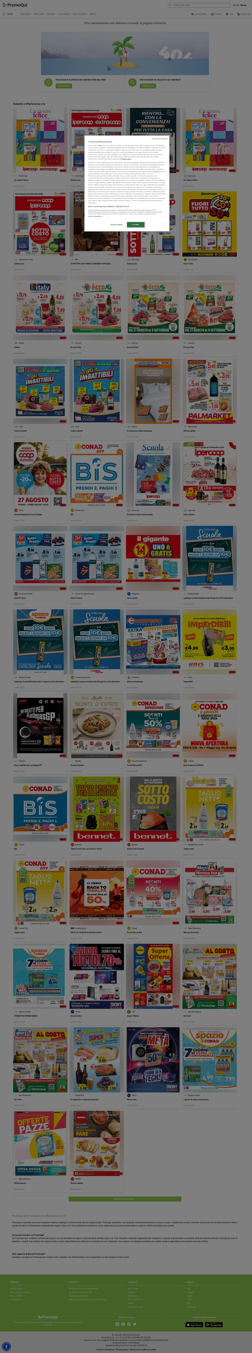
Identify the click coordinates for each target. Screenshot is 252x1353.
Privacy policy (126, 159)
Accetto (136, 225)
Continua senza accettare (160, 138)
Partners (156, 171)
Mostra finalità (116, 224)
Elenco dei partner (95, 216)
